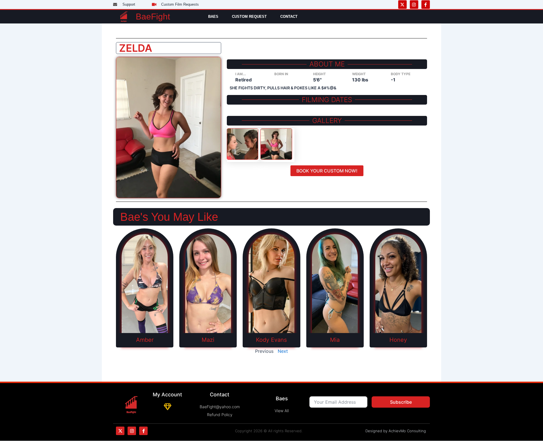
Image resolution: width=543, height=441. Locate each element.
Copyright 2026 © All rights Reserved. (268, 431)
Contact (289, 16)
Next (283, 351)
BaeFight (153, 16)
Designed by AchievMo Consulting (395, 431)
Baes (213, 16)
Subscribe (401, 402)
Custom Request (249, 16)
